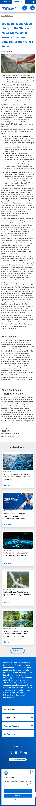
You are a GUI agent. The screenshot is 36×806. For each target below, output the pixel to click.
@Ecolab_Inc (12, 379)
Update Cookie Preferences (17, 759)
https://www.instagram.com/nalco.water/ (21, 753)
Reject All (18, 795)
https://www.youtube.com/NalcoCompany (26, 753)
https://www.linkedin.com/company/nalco (11, 753)
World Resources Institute (25, 107)
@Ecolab (19, 377)
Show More (7, 485)
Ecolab (27, 85)
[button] (24, 7)
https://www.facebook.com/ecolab (16, 753)
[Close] (32, 772)
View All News (17, 650)
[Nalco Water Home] (8, 8)
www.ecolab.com (13, 374)
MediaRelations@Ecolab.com (10, 433)
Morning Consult (17, 317)
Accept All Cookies (18, 791)
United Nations (27, 111)
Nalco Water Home (7, 16)
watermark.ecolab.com (8, 328)
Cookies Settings (18, 800)
